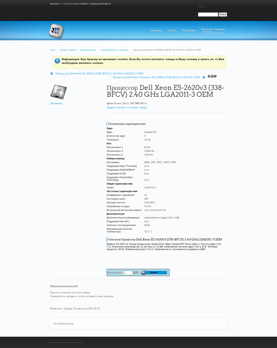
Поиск (201, 6)
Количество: (115, 272)
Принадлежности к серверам (115, 50)
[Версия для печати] (211, 75)
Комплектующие (88, 50)
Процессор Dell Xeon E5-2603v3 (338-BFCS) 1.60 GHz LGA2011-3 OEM (99, 73)
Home (52, 50)
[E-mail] (215, 75)
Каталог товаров (68, 50)
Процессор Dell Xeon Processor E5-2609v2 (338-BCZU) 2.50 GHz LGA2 (156, 77)
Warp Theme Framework (72, 342)
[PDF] (208, 75)
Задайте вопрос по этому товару (127, 107)
